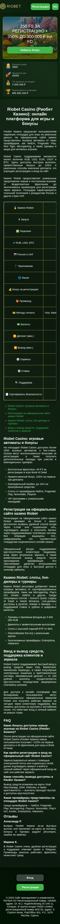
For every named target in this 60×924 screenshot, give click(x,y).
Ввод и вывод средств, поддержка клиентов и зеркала (28, 429)
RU (55, 6)
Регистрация (40, 6)
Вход (30, 877)
